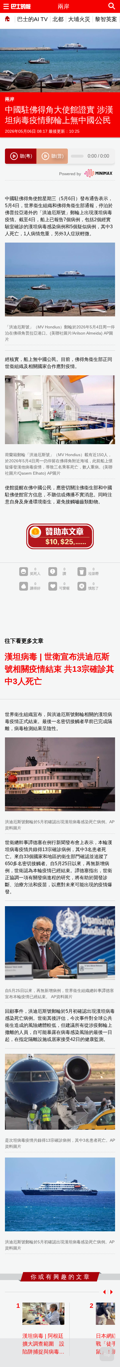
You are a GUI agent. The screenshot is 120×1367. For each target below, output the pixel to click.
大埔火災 (79, 19)
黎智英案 (106, 19)
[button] (103, 1292)
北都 (57, 19)
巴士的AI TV (32, 19)
